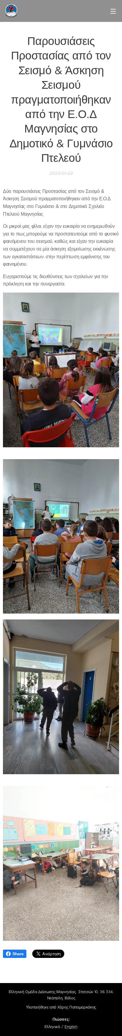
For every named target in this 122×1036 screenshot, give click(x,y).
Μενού (113, 11)
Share (17, 953)
